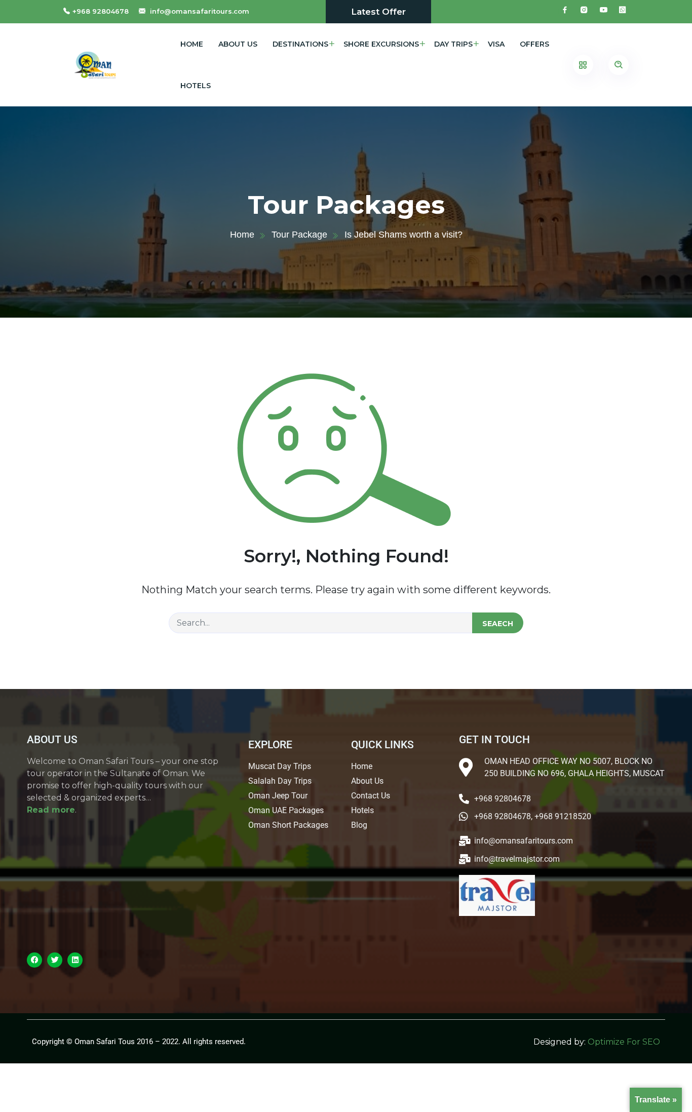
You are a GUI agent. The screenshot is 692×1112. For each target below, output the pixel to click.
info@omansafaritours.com (199, 11)
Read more (51, 810)
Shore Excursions (381, 44)
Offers (534, 44)
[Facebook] (34, 960)
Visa (496, 44)
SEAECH (497, 623)
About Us (237, 44)
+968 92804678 (100, 11)
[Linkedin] (75, 960)
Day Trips (453, 44)
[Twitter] (54, 960)
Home (191, 44)
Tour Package (299, 234)
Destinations (300, 44)
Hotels (195, 85)
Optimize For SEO (624, 1042)
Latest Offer (378, 12)
